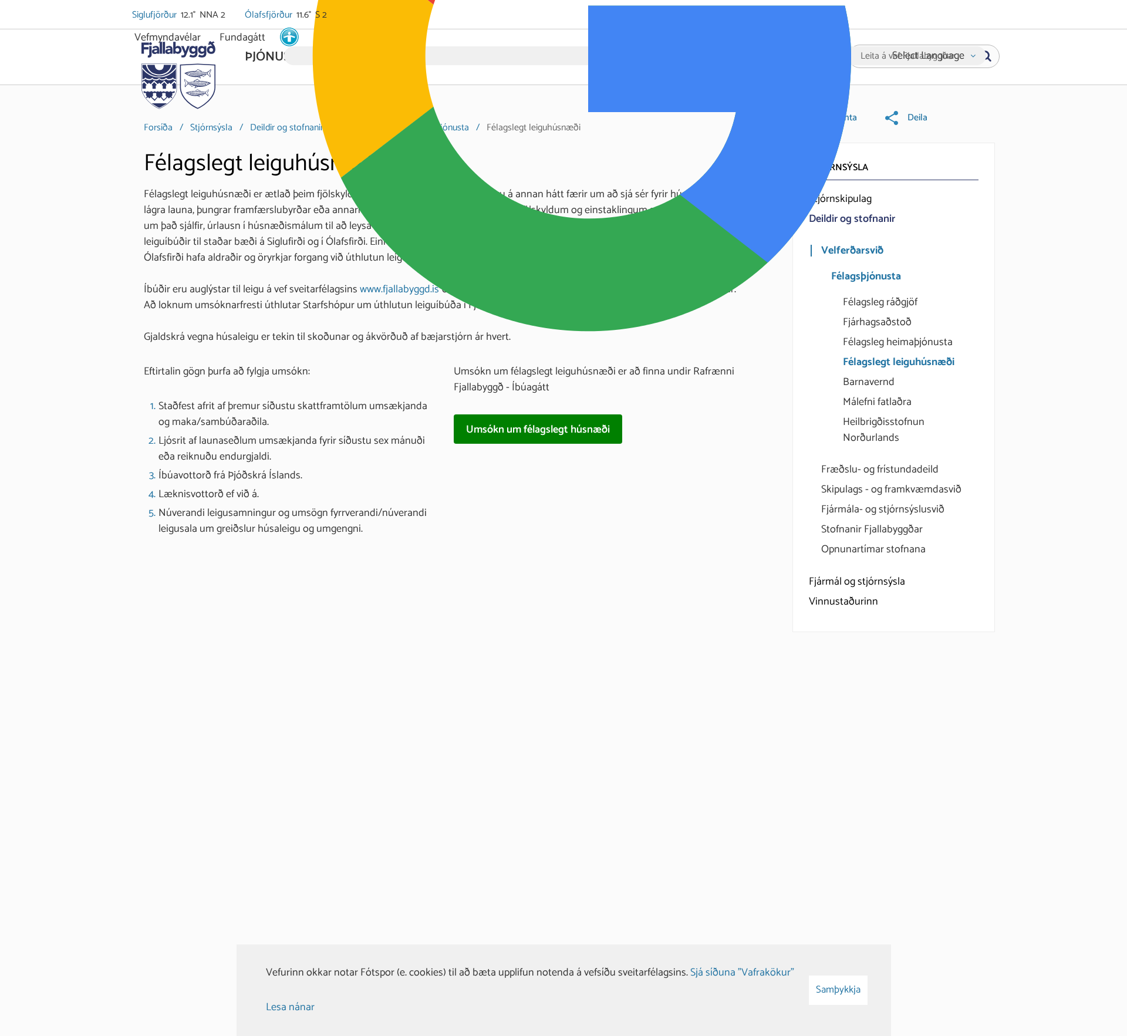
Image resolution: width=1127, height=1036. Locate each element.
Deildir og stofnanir (286, 128)
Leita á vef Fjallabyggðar (908, 56)
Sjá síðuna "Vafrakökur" (742, 972)
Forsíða (158, 128)
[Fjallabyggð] (178, 71)
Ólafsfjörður (269, 15)
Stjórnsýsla (211, 128)
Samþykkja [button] (838, 989)
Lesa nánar (290, 1007)
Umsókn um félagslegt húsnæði (538, 429)
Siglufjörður (155, 15)
